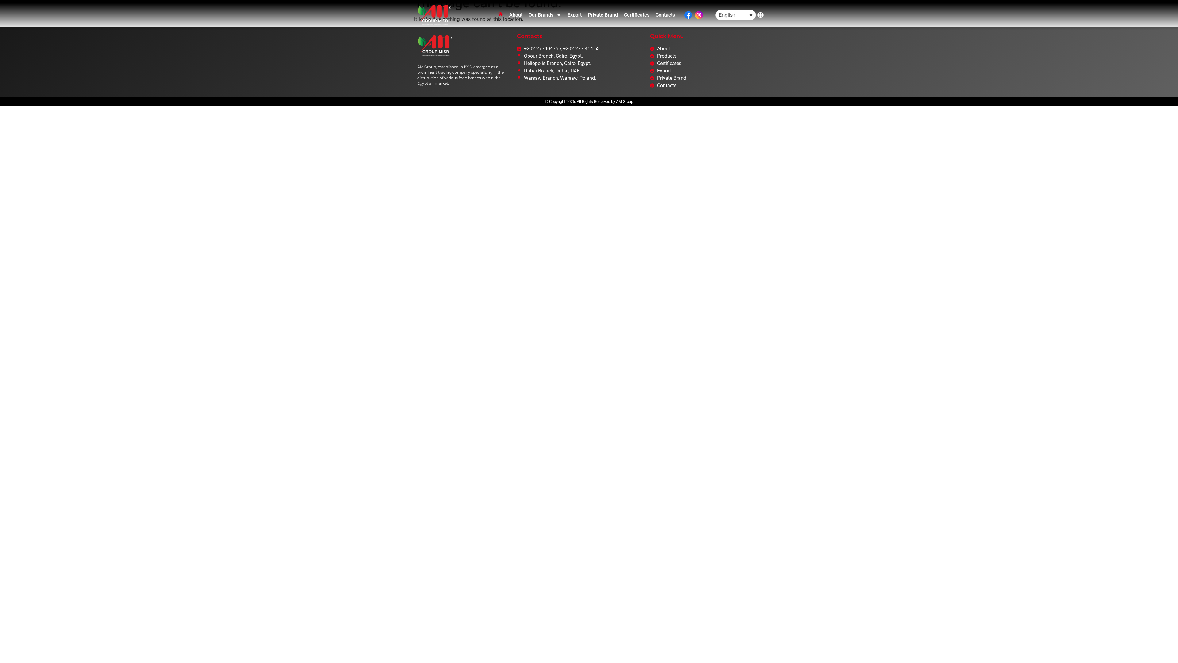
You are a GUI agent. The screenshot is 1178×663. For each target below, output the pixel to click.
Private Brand (603, 15)
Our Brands (541, 15)
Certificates (636, 15)
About (515, 15)
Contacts (665, 15)
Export (575, 15)
